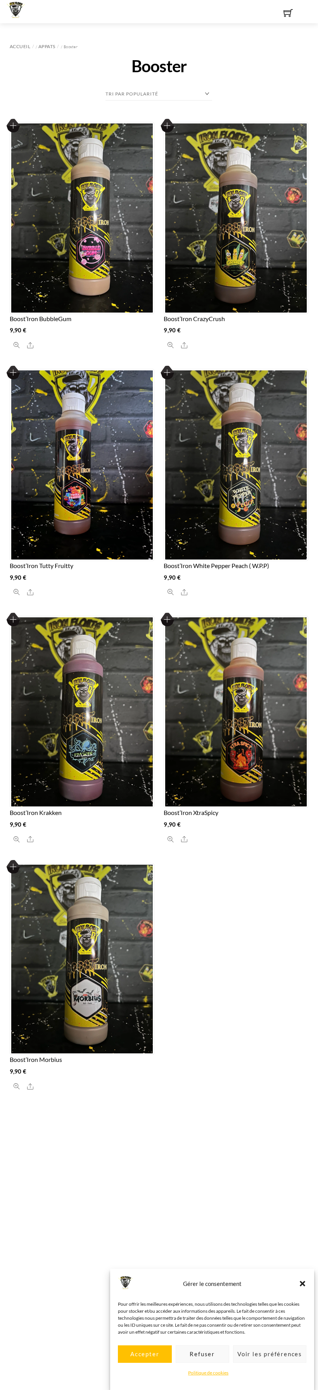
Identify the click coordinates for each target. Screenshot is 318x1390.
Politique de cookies (208, 1373)
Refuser (202, 1353)
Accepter (144, 1353)
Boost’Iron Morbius (36, 1059)
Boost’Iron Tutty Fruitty (41, 565)
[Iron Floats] (16, 8)
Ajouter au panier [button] (13, 125)
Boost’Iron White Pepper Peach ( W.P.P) (216, 565)
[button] (302, 1283)
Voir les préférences (269, 1353)
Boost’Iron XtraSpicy (191, 812)
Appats (46, 46)
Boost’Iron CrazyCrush (194, 318)
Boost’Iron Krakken (36, 812)
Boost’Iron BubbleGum (40, 318)
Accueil (20, 46)
